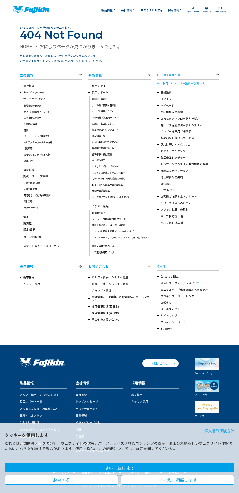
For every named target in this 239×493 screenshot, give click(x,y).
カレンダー (200, 416)
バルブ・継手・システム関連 (110, 277)
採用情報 (175, 10)
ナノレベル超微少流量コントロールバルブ (113, 231)
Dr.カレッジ (168, 190)
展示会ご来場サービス (175, 170)
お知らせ (166, 302)
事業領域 (29, 169)
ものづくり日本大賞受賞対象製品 (108, 178)
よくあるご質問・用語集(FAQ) (39, 408)
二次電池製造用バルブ (103, 252)
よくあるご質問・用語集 (104, 105)
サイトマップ (169, 315)
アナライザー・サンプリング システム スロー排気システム (120, 239)
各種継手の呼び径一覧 (103, 148)
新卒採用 (29, 277)
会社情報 (128, 10)
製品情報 (108, 10)
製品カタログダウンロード (105, 129)
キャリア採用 (31, 283)
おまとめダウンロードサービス (180, 118)
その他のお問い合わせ (106, 319)
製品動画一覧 (98, 135)
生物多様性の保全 (32, 117)
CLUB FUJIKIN (168, 75)
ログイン (166, 99)
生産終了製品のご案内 (103, 123)
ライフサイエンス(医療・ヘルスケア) (110, 197)
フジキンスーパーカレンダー (179, 296)
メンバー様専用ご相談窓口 (177, 131)
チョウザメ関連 (101, 290)
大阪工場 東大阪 (32, 183)
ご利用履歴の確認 (172, 112)
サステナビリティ (152, 10)
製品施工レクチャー (173, 157)
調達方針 (28, 160)
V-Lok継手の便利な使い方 (105, 141)
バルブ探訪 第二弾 (172, 222)
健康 (26, 130)
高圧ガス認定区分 (32, 236)
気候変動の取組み (32, 105)
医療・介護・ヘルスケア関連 (110, 283)
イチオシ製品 (100, 206)
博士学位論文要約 (172, 177)
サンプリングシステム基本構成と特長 (184, 164)
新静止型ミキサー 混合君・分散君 (108, 225)
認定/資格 (29, 229)
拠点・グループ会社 (35, 176)
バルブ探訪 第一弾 (172, 216)
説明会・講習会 (99, 99)
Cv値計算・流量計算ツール (105, 117)
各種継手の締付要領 (102, 154)
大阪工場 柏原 (30, 189)
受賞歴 (27, 223)
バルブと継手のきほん (103, 111)
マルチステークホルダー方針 (38, 142)
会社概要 (29, 86)
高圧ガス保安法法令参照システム (182, 125)
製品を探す (99, 86)
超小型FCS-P (98, 212)
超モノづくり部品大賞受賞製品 (107, 184)
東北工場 (28, 201)
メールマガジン (170, 309)
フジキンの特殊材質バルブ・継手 (108, 172)
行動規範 (28, 148)
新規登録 (166, 92)
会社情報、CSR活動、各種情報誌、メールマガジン (121, 298)
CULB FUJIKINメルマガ (176, 144)
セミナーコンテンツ (173, 151)
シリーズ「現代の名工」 (176, 203)
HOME (26, 46)
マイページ (168, 105)
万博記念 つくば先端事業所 (37, 195)
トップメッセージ (34, 92)
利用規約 (166, 328)
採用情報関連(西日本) (105, 306)
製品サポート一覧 (31, 401)
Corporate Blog (170, 276)
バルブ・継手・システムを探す (39, 394)
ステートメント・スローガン (41, 245)
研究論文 (166, 183)
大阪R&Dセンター (32, 207)
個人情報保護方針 (219, 430)
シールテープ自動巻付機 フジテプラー (111, 219)
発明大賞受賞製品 (101, 190)
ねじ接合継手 (98, 160)
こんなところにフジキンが (105, 166)
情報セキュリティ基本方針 (37, 154)
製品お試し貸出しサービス (177, 138)
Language (206, 10)
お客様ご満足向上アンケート (179, 196)
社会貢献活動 (30, 124)
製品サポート (100, 92)
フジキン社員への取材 (175, 209)
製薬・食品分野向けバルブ (105, 246)
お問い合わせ (220, 10)
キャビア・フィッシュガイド (179, 283)
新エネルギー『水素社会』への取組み (184, 289)
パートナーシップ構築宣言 (37, 136)
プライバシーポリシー (175, 322)
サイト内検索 (193, 10)
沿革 (26, 216)
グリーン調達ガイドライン (37, 111)
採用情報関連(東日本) (105, 313)
